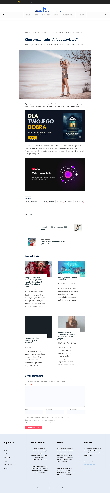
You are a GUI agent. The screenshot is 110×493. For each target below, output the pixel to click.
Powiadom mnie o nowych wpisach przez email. (38, 423)
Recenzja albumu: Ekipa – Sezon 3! (67, 278)
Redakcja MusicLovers (40, 32)
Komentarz (28, 385)
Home (28, 15)
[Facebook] (103, 15)
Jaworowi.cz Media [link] (89, 464)
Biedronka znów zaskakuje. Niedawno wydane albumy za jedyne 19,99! (66, 335)
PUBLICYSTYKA (68, 15)
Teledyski (47, 34)
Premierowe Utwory (37, 34)
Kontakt (81, 15)
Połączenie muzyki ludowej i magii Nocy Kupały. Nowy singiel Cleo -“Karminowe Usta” (33, 281)
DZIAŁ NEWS (75, 32)
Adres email (49, 409)
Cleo (30, 214)
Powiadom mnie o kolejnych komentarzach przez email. (40, 420)
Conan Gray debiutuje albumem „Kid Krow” (54, 227)
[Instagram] (105, 15)
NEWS (36, 15)
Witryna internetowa (72, 409)
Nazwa (27, 409)
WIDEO (56, 15)
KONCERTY (46, 15)
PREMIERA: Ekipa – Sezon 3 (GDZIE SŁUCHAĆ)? (32, 340)
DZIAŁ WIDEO (44, 44)
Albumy (41, 346)
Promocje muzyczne (69, 343)
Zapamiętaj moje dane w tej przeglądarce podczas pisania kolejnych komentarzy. (48, 417)
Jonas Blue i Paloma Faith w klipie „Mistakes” (53, 242)
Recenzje (70, 285)
